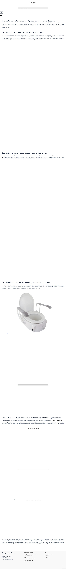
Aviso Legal (26, 561)
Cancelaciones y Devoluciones (30, 558)
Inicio (46, 552)
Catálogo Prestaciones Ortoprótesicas (32, 554)
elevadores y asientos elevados (11, 285)
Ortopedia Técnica (49, 554)
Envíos (25, 557)
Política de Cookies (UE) (28, 560)
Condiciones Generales (28, 552)
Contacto (47, 555)
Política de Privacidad (28, 555)
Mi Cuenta (47, 557)
